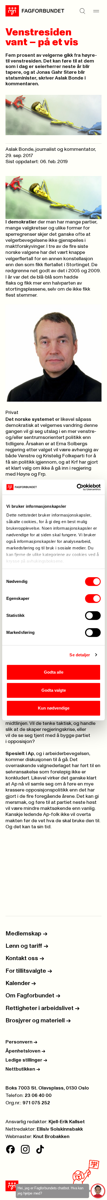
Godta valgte (53, 690)
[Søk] (82, 10)
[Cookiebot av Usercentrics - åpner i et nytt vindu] (77, 487)
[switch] (93, 598)
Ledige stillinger (26, 1060)
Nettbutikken (22, 1069)
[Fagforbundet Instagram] (25, 1149)
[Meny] (96, 10)
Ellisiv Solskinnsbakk (60, 1129)
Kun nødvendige (53, 708)
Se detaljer (79, 655)
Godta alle (53, 672)
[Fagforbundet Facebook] (10, 1149)
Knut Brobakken (51, 1136)
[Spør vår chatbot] (98, 1191)
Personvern (21, 1042)
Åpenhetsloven (25, 1051)
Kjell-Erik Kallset (67, 1121)
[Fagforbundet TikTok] (40, 1149)
